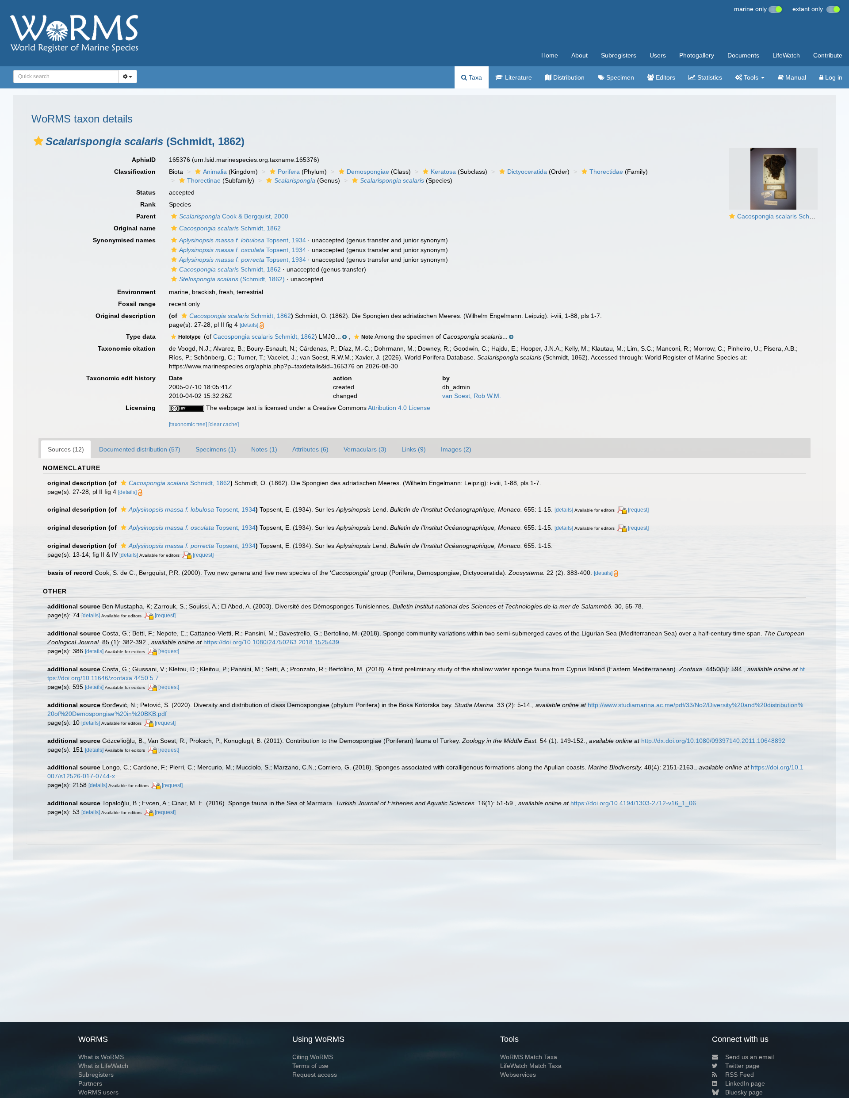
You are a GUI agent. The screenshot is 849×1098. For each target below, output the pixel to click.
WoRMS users (98, 1092)
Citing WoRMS (312, 1056)
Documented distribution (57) (139, 449)
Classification (135, 171)
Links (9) (414, 449)
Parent (146, 216)
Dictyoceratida (527, 171)
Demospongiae (368, 171)
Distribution (568, 77)
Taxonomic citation (127, 348)
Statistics (709, 77)
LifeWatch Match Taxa (531, 1065)
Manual (795, 77)
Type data (141, 336)
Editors (664, 77)
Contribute (827, 55)
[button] (38, 141)
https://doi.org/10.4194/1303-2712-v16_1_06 (633, 803)
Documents (743, 55)
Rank (148, 204)
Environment (136, 291)
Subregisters (618, 55)
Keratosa (443, 171)
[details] (249, 325)
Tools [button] (751, 77)
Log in (832, 77)
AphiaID (144, 159)
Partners (90, 1083)
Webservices (518, 1074)
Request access (314, 1074)
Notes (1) (264, 449)
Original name (135, 228)
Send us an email (749, 1056)
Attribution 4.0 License (399, 407)
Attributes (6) (310, 449)
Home (549, 55)
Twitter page (742, 1065)
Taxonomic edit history (121, 378)
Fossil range (137, 303)
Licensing (141, 407)
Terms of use (310, 1065)
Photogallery (696, 55)
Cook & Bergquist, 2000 (233, 216)
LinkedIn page (745, 1083)
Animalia (215, 171)
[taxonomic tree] (188, 424)
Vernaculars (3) (365, 449)
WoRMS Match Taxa (528, 1056)
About (579, 55)
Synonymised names (124, 240)
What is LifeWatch (103, 1065)
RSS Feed (739, 1074)
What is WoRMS (101, 1056)
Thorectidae (606, 171)
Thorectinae (204, 180)
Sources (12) (66, 449)
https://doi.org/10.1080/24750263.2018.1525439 (271, 642)
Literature (517, 77)
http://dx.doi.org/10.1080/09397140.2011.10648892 (713, 740)
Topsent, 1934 (242, 240)
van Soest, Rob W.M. (471, 395)
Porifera (289, 171)
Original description (126, 315)
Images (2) (456, 449)
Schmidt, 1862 (230, 228)
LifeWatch (786, 55)
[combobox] (66, 76)
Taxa (474, 77)
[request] (638, 510)
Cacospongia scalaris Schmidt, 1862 (788, 216)
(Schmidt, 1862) (232, 279)
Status (146, 192)
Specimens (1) (215, 449)
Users (658, 55)
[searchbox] (63, 76)
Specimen (619, 77)
